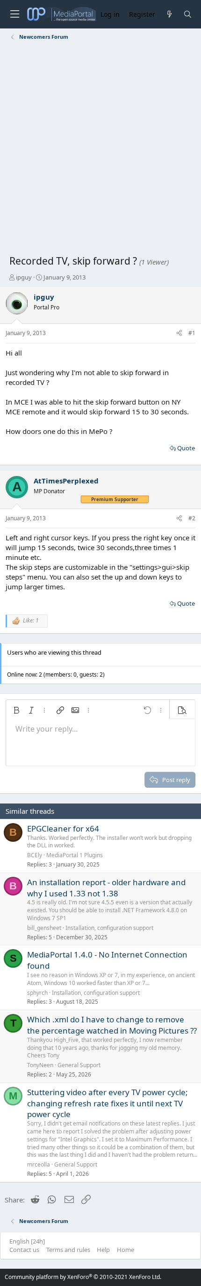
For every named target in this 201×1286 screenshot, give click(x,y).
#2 (191, 518)
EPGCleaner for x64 (63, 828)
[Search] (188, 14)
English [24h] (27, 1241)
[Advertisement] (100, 149)
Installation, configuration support (109, 928)
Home (125, 1249)
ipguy (24, 277)
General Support (78, 1065)
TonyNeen (40, 1065)
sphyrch (37, 993)
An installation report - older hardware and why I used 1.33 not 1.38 (106, 888)
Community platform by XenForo (83, 1277)
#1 (191, 333)
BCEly (34, 855)
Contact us (24, 1249)
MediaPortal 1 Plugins (74, 855)
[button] (16, 710)
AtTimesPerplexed (66, 480)
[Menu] (14, 14)
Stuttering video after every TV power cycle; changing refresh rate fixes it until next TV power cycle (107, 1103)
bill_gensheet (44, 928)
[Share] (179, 333)
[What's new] (169, 14)
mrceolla (38, 1164)
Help (103, 1249)
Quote (186, 448)
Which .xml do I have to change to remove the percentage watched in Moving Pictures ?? (112, 1025)
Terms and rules (68, 1249)
